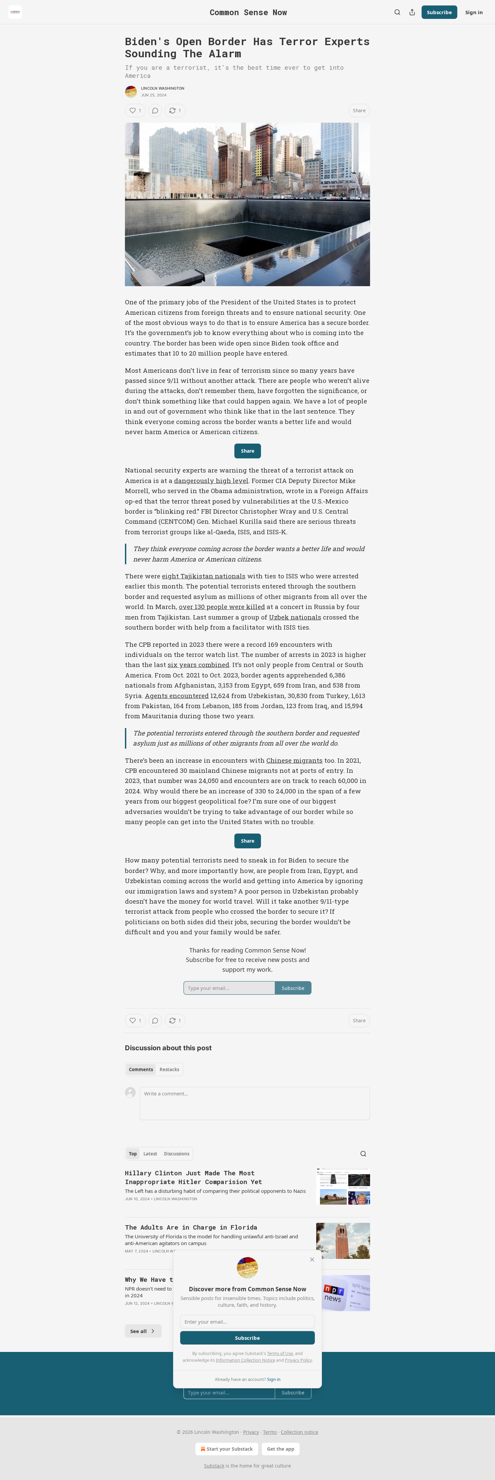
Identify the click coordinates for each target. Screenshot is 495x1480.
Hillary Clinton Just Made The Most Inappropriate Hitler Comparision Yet (193, 1177)
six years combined (198, 664)
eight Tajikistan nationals (203, 576)
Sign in (474, 12)
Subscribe (439, 12)
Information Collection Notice (245, 1360)
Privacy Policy (298, 1360)
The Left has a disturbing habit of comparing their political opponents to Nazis (215, 1190)
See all (138, 1331)
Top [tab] (133, 1154)
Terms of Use (280, 1353)
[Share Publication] (412, 12)
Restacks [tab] (169, 1069)
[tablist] (154, 1069)
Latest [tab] (150, 1154)
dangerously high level (211, 480)
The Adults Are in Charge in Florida (191, 1227)
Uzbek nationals (295, 617)
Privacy (251, 1432)
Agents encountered (177, 695)
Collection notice (299, 1432)
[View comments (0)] (155, 110)
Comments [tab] (141, 1069)
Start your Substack (230, 1449)
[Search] (397, 12)
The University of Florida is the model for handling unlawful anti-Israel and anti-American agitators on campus (211, 1239)
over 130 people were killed (222, 606)
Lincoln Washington (163, 88)
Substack (214, 1465)
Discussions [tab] (176, 1154)
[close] (312, 1259)
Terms (270, 1432)
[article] (247, 1190)
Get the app (280, 1449)
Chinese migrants (294, 760)
